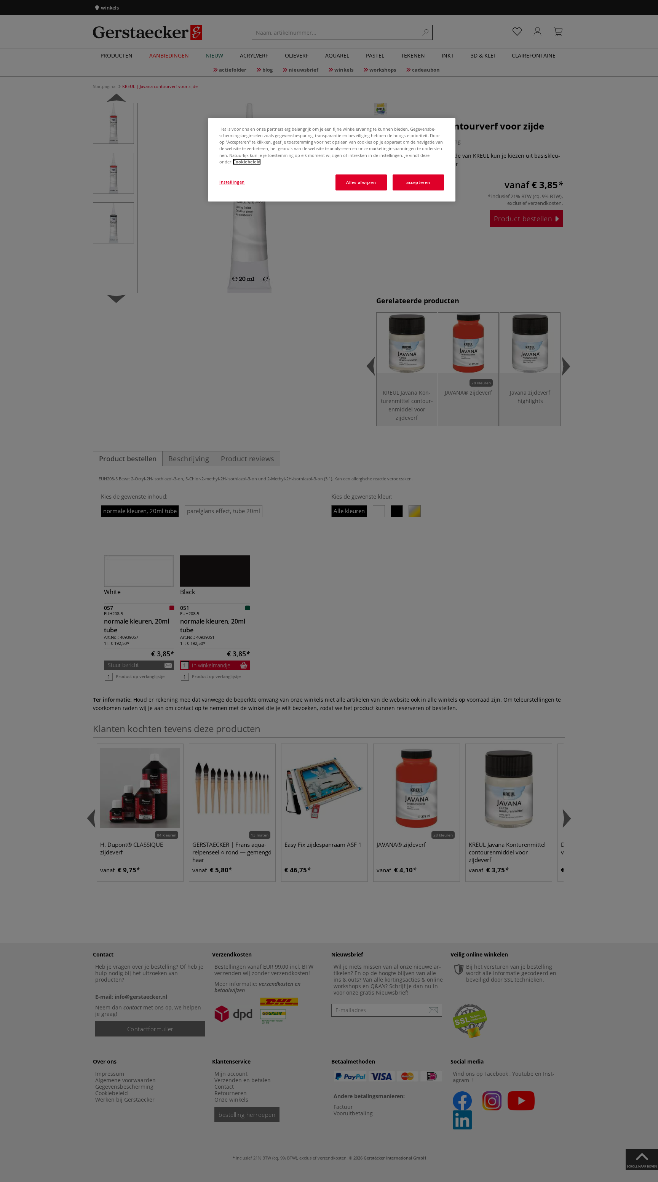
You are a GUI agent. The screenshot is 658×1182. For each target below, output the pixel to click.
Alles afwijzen (361, 182)
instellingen (232, 182)
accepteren (418, 182)
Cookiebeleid (246, 162)
